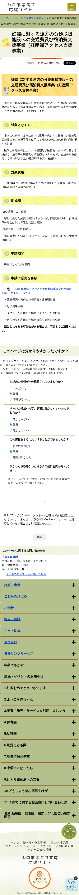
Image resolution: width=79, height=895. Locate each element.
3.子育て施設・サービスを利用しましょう (35, 711)
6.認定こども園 (15, 745)
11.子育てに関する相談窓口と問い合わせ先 (35, 802)
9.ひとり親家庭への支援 (22, 779)
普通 (15, 393)
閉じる (75, 878)
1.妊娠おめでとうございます (25, 688)
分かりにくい (21, 430)
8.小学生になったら (18, 768)
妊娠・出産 (12, 585)
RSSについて (42, 846)
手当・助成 (12, 631)
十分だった (19, 388)
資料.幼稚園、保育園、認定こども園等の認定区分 (37, 815)
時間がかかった (22, 457)
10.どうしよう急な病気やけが (26, 791)
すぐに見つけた (22, 446)
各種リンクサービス (19, 653)
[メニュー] (71, 7)
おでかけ (10, 642)
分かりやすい (21, 419)
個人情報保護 (59, 842)
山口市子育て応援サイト (32, 18)
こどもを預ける (15, 596)
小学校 (9, 608)
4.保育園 (10, 722)
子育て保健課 (10, 556)
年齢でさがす (14, 665)
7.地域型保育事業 (17, 756)
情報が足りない (22, 399)
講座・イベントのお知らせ (23, 676)
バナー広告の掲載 (39, 849)
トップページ (8, 18)
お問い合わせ (65, 846)
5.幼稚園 (10, 733)
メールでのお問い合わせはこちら (26, 574)
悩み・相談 (12, 619)
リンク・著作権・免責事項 (28, 842)
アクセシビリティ (17, 846)
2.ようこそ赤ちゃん (18, 699)
